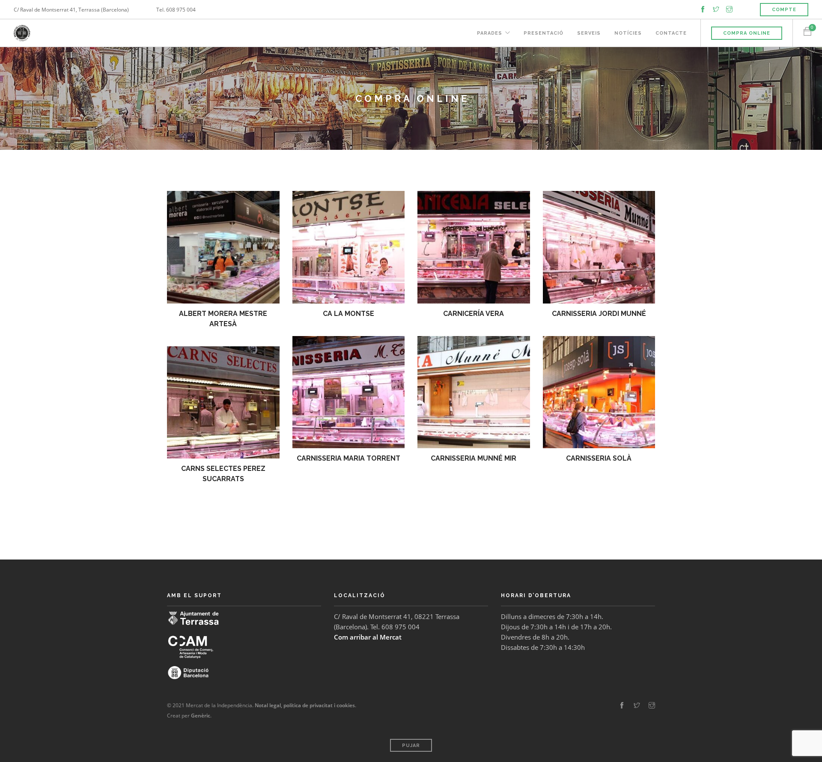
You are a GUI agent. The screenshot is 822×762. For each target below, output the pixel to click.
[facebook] (703, 9)
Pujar (411, 745)
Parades (489, 33)
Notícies (628, 33)
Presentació (543, 33)
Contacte (671, 33)
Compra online (746, 33)
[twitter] (716, 9)
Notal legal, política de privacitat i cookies (305, 705)
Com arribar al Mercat (368, 637)
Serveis (589, 33)
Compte (784, 9)
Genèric (200, 715)
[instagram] (729, 9)
